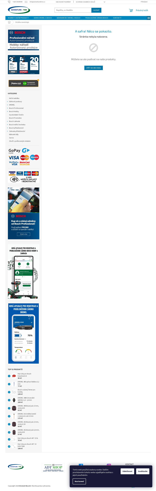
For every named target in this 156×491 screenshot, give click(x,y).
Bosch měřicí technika (17, 124)
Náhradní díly (13, 134)
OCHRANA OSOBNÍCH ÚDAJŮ (85, 2)
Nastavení (79, 481)
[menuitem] (18, 18)
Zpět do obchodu (93, 68)
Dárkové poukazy (15, 101)
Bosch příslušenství (16, 128)
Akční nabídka (14, 98)
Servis (11, 138)
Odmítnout (127, 471)
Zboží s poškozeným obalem (19, 141)
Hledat (96, 10)
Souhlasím (142, 471)
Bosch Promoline (15, 118)
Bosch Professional (16, 108)
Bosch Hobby (14, 111)
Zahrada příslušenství (17, 131)
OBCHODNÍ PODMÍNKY (63, 2)
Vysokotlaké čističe (16, 115)
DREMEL (12, 105)
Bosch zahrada (14, 121)
